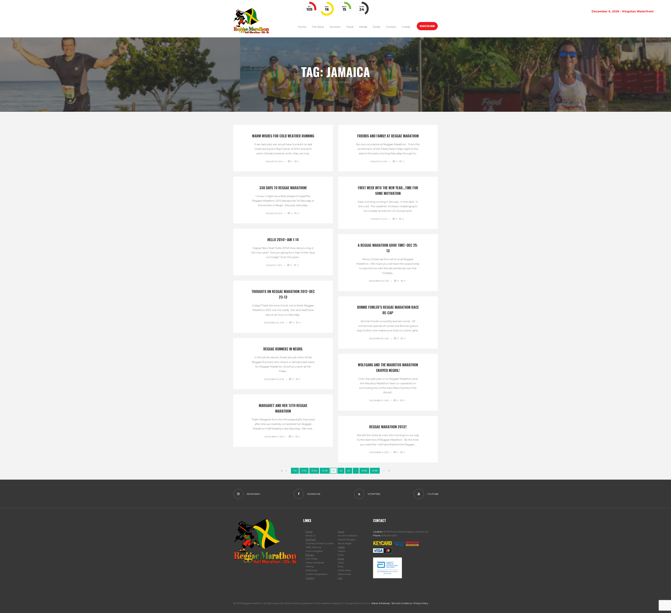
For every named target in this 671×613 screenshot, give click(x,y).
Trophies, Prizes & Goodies (319, 543)
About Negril (344, 543)
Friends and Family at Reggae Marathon (388, 135)
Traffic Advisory (313, 547)
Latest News (344, 570)
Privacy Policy (420, 603)
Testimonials (344, 574)
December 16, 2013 (274, 379)
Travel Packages (346, 539)
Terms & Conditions (401, 603)
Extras (341, 558)
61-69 (374, 470)
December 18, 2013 (379, 338)
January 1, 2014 (274, 265)
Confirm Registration (316, 574)
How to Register (314, 551)
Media (341, 547)
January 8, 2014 (274, 213)
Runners (309, 554)
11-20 (304, 470)
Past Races (311, 570)
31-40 (325, 470)
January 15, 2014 (274, 161)
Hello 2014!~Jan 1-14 (283, 239)
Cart (340, 578)
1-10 (295, 470)
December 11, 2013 (379, 400)
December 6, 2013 (378, 452)
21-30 (314, 470)
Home (326, 82)
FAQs (341, 562)
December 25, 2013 (379, 281)
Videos (341, 551)
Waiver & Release (314, 562)
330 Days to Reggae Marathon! (283, 187)
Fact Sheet (311, 558)
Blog (340, 566)
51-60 (364, 470)
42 (341, 470)
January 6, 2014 (378, 219)
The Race (310, 539)
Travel (341, 531)
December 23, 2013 (274, 322)
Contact (309, 578)
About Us (310, 535)
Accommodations (347, 535)
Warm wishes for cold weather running (283, 135)
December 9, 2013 (274, 436)
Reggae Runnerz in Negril (283, 348)
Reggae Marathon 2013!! (388, 426)
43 (348, 470)
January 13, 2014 (379, 161)
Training (309, 566)
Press (341, 554)
